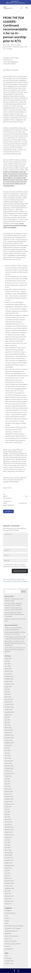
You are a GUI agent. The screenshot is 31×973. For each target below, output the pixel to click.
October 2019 (8, 863)
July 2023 (7, 748)
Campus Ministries (10, 913)
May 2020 (7, 845)
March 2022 (8, 789)
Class (6, 915)
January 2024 (8, 732)
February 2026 (9, 671)
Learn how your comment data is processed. (15, 581)
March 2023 (8, 758)
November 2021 (9, 799)
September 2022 (9, 773)
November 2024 (9, 707)
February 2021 (9, 822)
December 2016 (9, 901)
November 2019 (9, 860)
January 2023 (8, 763)
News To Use (8, 938)
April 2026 (7, 666)
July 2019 (7, 870)
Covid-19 (13, 45)
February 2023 (9, 760)
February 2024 (9, 730)
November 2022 (9, 768)
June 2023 (7, 750)
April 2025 (7, 694)
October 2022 (8, 771)
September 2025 (9, 684)
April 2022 (7, 786)
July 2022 (7, 778)
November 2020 (9, 829)
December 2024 (9, 704)
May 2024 (7, 722)
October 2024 (8, 709)
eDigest (7, 921)
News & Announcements (11, 936)
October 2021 (8, 801)
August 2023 (8, 745)
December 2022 (9, 766)
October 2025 (8, 681)
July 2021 (7, 809)
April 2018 (7, 891)
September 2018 (9, 888)
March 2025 (8, 697)
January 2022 (8, 794)
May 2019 (7, 875)
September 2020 (9, 835)
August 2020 (8, 837)
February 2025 (9, 699)
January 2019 (8, 878)
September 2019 (9, 865)
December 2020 (9, 827)
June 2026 (7, 663)
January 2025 (8, 702)
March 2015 (8, 904)
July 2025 (7, 689)
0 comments (9, 49)
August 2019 (8, 868)
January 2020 (8, 855)
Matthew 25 (8, 933)
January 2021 (8, 824)
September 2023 (9, 743)
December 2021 (9, 796)
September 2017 (9, 896)
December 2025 (9, 676)
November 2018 (9, 883)
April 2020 (7, 847)
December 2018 (9, 880)
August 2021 (8, 806)
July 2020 (7, 840)
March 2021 (8, 819)
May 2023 (7, 753)
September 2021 (9, 804)
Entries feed (8, 958)
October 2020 (8, 832)
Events (6, 923)
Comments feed (9, 961)
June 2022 (7, 781)
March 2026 (8, 668)
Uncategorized (9, 949)
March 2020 (8, 850)
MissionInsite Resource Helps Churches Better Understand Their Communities (14, 614)
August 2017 (8, 898)
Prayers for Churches (10, 941)
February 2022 (9, 791)
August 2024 (8, 715)
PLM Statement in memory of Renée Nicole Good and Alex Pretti (15, 650)
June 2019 (7, 873)
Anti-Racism (8, 910)
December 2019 (9, 858)
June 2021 (7, 812)
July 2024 (7, 717)
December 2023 (9, 735)
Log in (6, 955)
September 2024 (9, 712)
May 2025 (7, 691)
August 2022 (8, 776)
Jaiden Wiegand (9, 637)
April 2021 (7, 817)
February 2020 (9, 852)
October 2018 (8, 886)
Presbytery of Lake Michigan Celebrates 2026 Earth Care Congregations (15, 643)
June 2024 (7, 720)
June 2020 (7, 842)
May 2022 (7, 783)
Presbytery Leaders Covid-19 (13, 944)
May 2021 (7, 814)
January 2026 (8, 674)
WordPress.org (9, 963)
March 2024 (8, 727)
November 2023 (9, 737)
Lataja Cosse (8, 627)
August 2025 (8, 686)
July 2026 (7, 661)
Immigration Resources (11, 931)
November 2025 (9, 679)
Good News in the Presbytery (13, 928)
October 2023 (8, 740)
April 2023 (7, 755)
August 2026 (8, 658)
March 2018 (8, 893)
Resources (7, 946)
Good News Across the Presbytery (14, 926)
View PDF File (8, 511)
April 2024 (7, 725)
